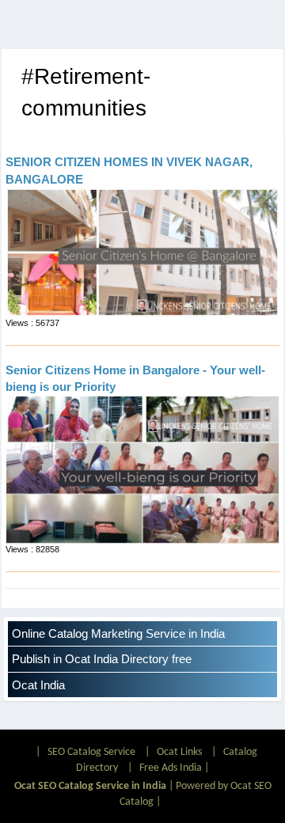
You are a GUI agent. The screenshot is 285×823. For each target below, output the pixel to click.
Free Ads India (170, 768)
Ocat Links (179, 752)
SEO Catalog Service (91, 752)
